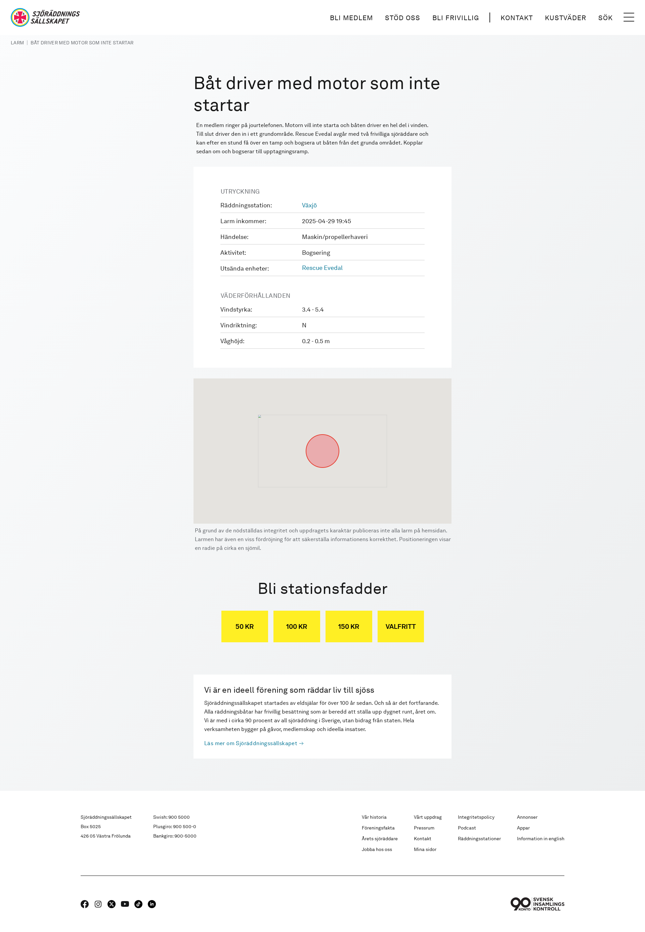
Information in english (540, 838)
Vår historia (374, 817)
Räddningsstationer (479, 838)
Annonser (527, 817)
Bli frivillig (455, 18)
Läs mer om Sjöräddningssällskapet (250, 743)
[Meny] (629, 17)
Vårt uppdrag (428, 817)
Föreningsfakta (378, 827)
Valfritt (401, 626)
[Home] (45, 17)
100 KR (296, 626)
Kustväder (565, 18)
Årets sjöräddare (380, 838)
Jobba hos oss (377, 849)
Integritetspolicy (476, 817)
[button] (322, 434)
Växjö (309, 205)
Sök (605, 18)
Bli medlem (351, 18)
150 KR (348, 626)
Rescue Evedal (322, 267)
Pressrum (424, 827)
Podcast (467, 827)
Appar (523, 827)
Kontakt (517, 18)
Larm (17, 42)
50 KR (244, 626)
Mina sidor (425, 849)
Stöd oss (402, 18)
